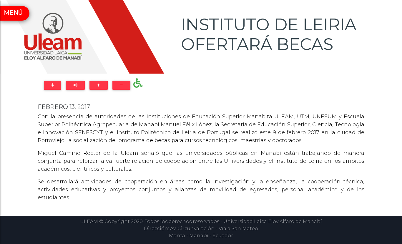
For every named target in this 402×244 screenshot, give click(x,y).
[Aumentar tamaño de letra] (98, 85)
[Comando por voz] (52, 85)
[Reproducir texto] (75, 85)
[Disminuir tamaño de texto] (121, 85)
